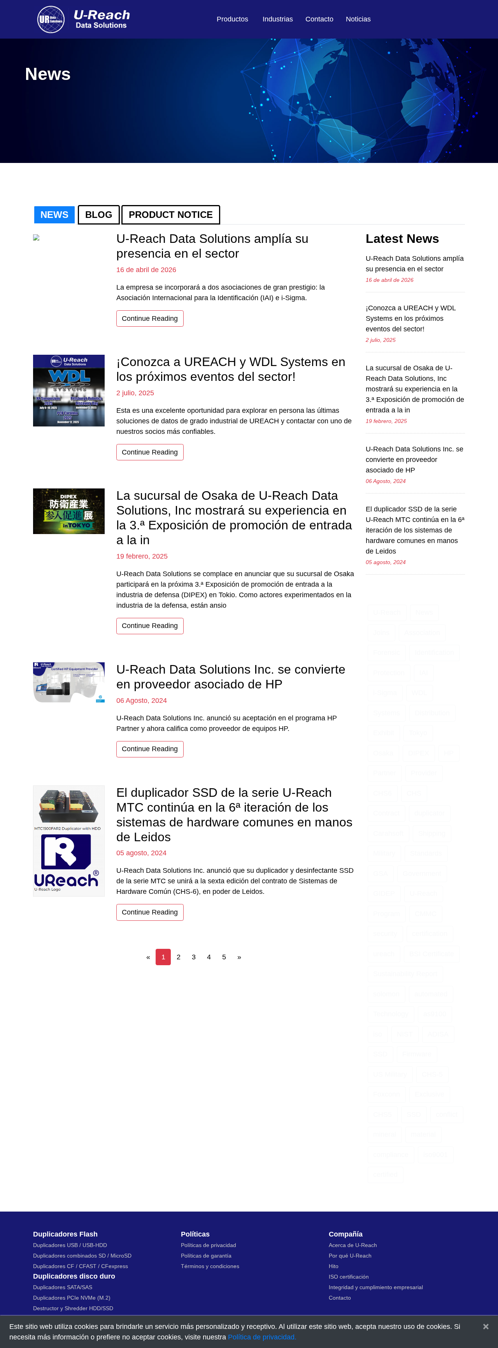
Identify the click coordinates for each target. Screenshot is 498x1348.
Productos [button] (232, 19)
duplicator (429, 813)
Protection (389, 673)
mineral (384, 1134)
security (385, 934)
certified (385, 1174)
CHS (414, 793)
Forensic (386, 652)
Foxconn (386, 1094)
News (54, 214)
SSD (380, 1054)
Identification (434, 652)
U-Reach (387, 612)
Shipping (431, 833)
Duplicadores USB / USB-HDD (70, 1245)
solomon (386, 994)
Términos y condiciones (210, 1266)
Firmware (416, 1054)
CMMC (426, 914)
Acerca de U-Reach (353, 1245)
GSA (380, 873)
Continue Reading (150, 318)
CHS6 (382, 793)
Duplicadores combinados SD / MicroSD (82, 1255)
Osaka (383, 753)
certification (429, 934)
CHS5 (382, 1114)
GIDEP (384, 893)
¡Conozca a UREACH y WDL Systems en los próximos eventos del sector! (411, 318)
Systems (386, 713)
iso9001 (435, 1155)
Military (384, 853)
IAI (423, 673)
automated (430, 994)
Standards (426, 853)
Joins (381, 633)
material (423, 1134)
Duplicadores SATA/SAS (62, 1287)
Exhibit (383, 733)
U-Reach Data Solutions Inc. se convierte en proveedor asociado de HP (414, 459)
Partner (384, 773)
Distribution (432, 713)
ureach (384, 954)
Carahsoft (388, 833)
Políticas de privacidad (208, 1245)
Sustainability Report (405, 974)
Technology (391, 1014)
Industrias (278, 19)
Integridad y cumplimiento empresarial (376, 1287)
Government (422, 873)
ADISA (438, 1034)
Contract (386, 813)
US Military (390, 1074)
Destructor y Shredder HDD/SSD (73, 1308)
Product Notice (171, 214)
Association (422, 633)
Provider (424, 773)
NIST (405, 1034)
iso (377, 1034)
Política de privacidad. (262, 1337)
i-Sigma (385, 693)
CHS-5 (432, 1074)
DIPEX (418, 753)
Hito (333, 1266)
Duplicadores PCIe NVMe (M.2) (71, 1298)
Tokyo (418, 733)
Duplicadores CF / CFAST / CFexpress (80, 1266)
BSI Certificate (431, 954)
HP (449, 753)
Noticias (358, 19)
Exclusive (429, 1094)
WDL (419, 693)
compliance (391, 1155)
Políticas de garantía (206, 1255)
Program (386, 914)
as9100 (434, 1014)
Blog (98, 214)
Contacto (319, 19)
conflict (447, 1114)
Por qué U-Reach (350, 1255)
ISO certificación (349, 1277)
